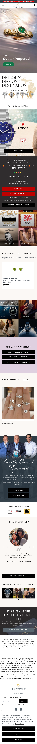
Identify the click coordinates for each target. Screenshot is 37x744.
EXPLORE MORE (9, 243)
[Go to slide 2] (18, 155)
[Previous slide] (5, 547)
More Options (18, 729)
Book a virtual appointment (18, 357)
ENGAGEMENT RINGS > (18, 90)
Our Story (18, 490)
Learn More (18, 189)
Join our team (18, 495)
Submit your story (18, 576)
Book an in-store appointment (18, 352)
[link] (34, 5)
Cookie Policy (19, 724)
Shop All (26, 253)
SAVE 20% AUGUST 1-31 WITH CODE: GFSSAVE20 (18, 1)
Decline (18, 740)
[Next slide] (32, 547)
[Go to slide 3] (20, 155)
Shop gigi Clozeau (27, 243)
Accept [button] (18, 734)
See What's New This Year (18, 205)
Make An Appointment (18, 194)
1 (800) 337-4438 (18, 693)
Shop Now (18, 151)
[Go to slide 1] (16, 155)
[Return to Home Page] (18, 687)
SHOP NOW (9, 334)
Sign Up (23, 701)
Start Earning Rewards (18, 630)
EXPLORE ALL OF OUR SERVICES (18, 362)
